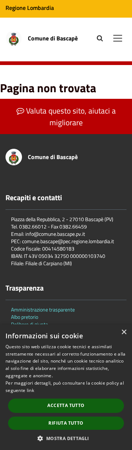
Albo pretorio (24, 317)
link (30, 390)
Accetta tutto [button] (65, 405)
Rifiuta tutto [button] (65, 423)
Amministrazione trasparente (43, 309)
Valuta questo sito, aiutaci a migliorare (70, 116)
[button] (66, 438)
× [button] (123, 332)
